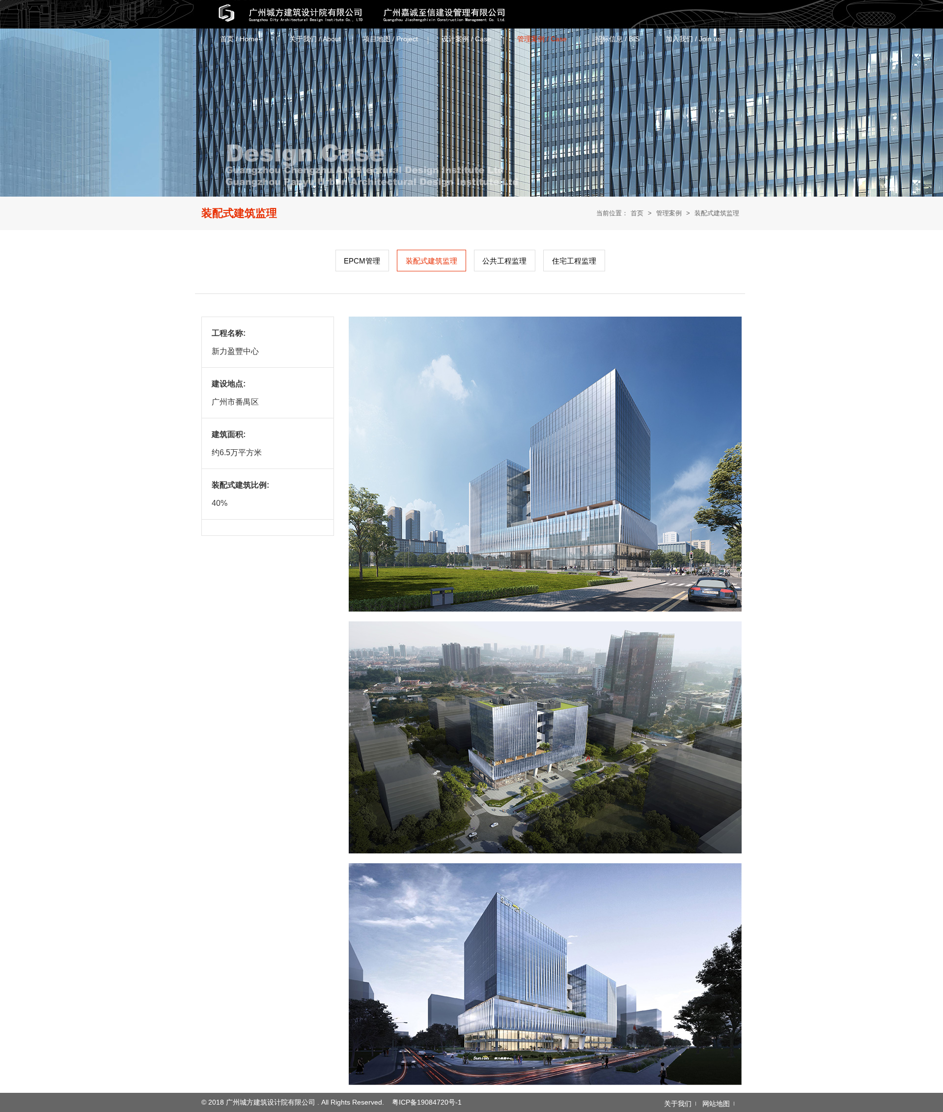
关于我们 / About (315, 39)
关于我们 (678, 1104)
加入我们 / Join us (693, 39)
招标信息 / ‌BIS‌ (617, 39)
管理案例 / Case (542, 39)
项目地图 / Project (390, 39)
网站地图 (716, 1104)
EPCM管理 (362, 261)
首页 (637, 213)
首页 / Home (239, 39)
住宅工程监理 (574, 261)
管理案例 (669, 213)
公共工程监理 (504, 261)
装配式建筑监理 (716, 213)
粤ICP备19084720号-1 (427, 1102)
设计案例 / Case (466, 39)
